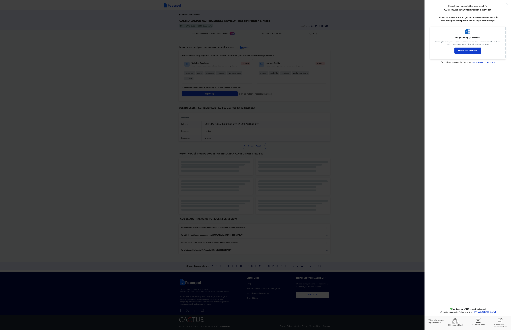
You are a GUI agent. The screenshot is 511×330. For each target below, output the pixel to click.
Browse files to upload (467, 51)
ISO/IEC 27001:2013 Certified (485, 312)
